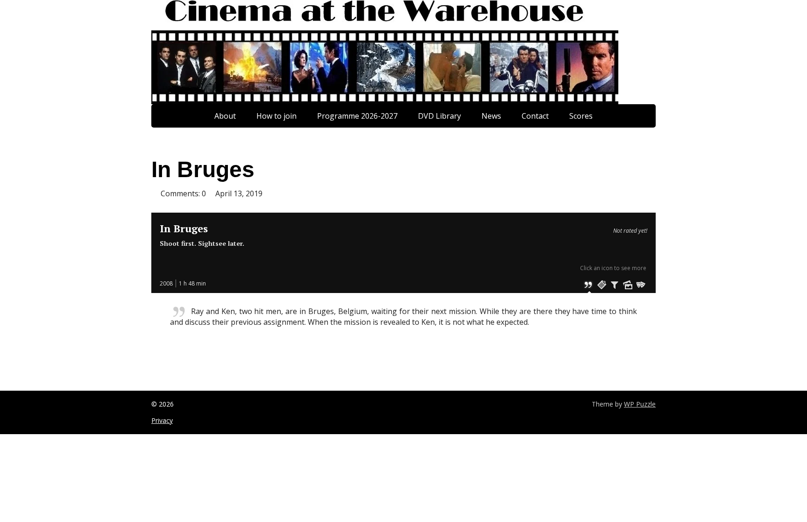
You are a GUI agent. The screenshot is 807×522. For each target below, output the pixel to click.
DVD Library (439, 116)
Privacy (162, 420)
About (225, 116)
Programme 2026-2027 (357, 116)
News (491, 116)
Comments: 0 (183, 193)
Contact (535, 116)
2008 (166, 283)
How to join (276, 116)
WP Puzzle (640, 404)
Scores (581, 116)
